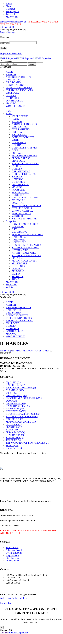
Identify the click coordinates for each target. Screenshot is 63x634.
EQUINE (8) (12, 400)
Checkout (10, 9)
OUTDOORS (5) (14, 424)
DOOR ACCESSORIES (38, 350)
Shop (8, 6)
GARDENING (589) (16, 403)
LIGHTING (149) (14, 419)
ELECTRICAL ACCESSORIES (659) (24, 398)
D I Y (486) (11, 393)
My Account (11, 16)
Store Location (12, 558)
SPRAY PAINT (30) (15, 432)
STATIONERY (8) (14, 437)
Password (4, 42)
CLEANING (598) (15, 390)
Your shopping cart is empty (13, 29)
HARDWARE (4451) (16, 408)
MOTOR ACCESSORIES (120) (21, 422)
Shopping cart (12, 11)
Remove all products (18, 632)
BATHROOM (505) (15, 385)
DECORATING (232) (16, 395)
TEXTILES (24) (13, 440)
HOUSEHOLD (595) (16, 411)
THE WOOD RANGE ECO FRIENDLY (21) (27, 443)
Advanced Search (14, 550)
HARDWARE (19, 350)
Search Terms (12, 547)
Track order (11, 14)
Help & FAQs (12, 555)
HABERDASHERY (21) (18, 406)
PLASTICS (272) (14, 427)
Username (4, 37)
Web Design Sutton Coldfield (13, 598)
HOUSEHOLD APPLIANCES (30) (23, 414)
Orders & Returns (14, 553)
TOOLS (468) (12, 445)
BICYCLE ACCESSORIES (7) (21, 387)
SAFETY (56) (12, 429)
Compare (4, 632)
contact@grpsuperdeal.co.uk (13, 21)
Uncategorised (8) (14, 448)
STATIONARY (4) (15, 435)
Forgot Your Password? (11, 53)
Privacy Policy (12, 560)
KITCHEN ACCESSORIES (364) (22, 416)
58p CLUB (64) (13, 382)
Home (9, 3)
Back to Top (5, 603)
